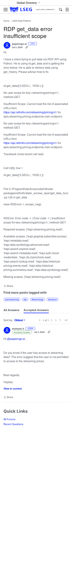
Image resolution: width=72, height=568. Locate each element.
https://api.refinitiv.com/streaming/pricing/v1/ (30, 112)
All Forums (9, 419)
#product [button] (52, 299)
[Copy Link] (27, 47)
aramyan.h (18, 328)
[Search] (60, 9)
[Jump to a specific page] (66, 320)
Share (8, 286)
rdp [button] (25, 299)
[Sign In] (67, 9)
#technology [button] (37, 299)
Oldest (19, 320)
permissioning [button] (12, 299)
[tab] (11, 310)
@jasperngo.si (16, 339)
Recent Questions (13, 424)
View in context (12, 388)
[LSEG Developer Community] (32, 10)
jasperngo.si (19, 43)
